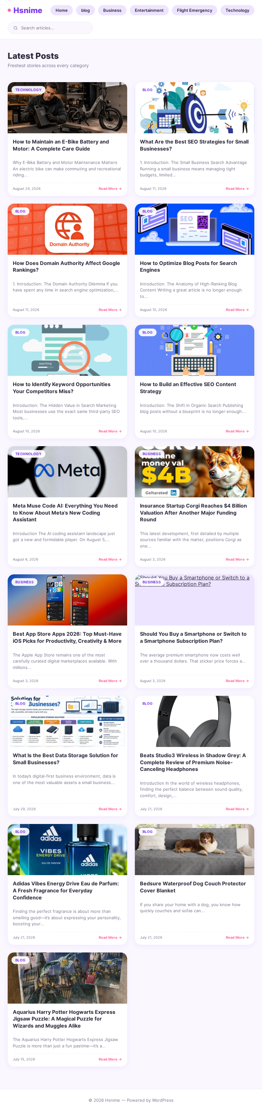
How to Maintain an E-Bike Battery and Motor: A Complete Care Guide (61, 145)
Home (62, 10)
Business (112, 10)
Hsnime (27, 10)
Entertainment (149, 10)
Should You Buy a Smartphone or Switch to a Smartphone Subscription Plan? (193, 637)
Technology (237, 10)
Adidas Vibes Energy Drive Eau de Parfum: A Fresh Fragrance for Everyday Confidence (66, 890)
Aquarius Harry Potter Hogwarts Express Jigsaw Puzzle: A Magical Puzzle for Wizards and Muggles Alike (64, 1019)
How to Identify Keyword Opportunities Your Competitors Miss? (62, 387)
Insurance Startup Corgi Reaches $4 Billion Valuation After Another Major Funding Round (193, 512)
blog (85, 10)
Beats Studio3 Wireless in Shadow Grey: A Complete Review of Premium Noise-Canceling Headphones (193, 762)
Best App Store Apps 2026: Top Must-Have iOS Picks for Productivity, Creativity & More (67, 637)
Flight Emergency (194, 10)
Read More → (110, 188)
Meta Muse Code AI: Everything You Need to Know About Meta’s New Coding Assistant (65, 512)
